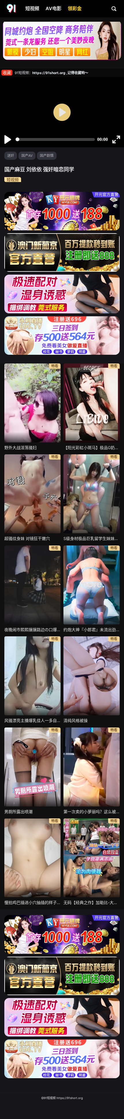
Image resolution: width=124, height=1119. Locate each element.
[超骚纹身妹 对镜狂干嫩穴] (32, 493)
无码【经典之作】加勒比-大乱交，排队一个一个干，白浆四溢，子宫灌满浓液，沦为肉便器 (91, 902)
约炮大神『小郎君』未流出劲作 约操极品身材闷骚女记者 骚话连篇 (91, 629)
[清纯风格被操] (91, 675)
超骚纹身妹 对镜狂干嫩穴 (27, 538)
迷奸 (10, 155)
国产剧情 (47, 155)
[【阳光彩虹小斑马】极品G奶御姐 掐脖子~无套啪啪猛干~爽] (91, 402)
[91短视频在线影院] (11, 8)
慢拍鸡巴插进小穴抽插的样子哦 (32, 902)
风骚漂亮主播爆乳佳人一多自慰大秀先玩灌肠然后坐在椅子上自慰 (32, 720)
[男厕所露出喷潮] (32, 766)
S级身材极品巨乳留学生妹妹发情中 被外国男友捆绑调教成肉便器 (91, 538)
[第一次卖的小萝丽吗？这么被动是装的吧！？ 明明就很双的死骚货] (91, 766)
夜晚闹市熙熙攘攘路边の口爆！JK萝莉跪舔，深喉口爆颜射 (32, 629)
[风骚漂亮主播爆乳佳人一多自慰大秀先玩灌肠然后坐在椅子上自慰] (32, 675)
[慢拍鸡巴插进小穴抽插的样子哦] (32, 857)
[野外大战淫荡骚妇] (32, 402)
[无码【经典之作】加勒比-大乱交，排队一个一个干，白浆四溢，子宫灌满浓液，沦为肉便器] (91, 857)
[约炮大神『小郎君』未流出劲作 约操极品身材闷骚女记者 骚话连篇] (91, 584)
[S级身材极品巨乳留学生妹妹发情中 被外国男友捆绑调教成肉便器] (91, 493)
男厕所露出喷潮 (18, 811)
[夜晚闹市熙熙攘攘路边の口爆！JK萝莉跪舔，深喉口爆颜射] (32, 584)
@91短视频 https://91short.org (62, 1098)
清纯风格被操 (75, 720)
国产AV (27, 155)
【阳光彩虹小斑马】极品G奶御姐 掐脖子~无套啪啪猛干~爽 (91, 447)
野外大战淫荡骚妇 (20, 447)
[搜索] (114, 8)
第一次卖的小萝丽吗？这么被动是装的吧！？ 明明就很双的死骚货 (91, 811)
